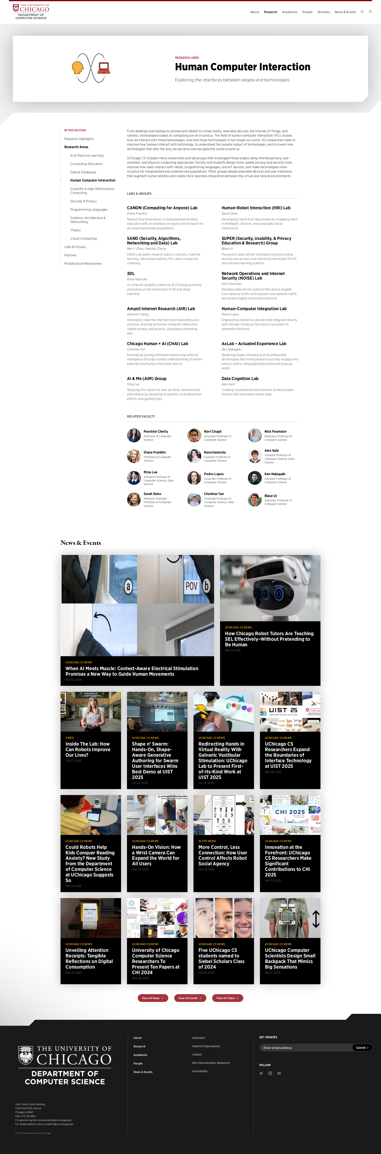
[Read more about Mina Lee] (152, 478)
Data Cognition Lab (240, 378)
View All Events (188, 998)
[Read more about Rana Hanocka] (212, 456)
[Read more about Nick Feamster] (273, 435)
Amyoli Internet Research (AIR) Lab (161, 308)
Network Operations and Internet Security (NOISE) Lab (253, 276)
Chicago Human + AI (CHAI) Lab (157, 343)
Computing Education (86, 164)
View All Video (225, 998)
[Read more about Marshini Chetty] (152, 435)
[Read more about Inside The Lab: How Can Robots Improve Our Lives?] (91, 740)
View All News (151, 998)
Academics (289, 12)
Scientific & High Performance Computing (92, 191)
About (254, 12)
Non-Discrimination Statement (211, 1062)
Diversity (324, 12)
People (307, 12)
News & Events (345, 12)
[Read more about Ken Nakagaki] (273, 478)
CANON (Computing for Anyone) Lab (162, 207)
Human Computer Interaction (92, 180)
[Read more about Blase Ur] (273, 499)
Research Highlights (79, 139)
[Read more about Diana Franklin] (152, 456)
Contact (197, 1054)
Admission (198, 1037)
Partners (70, 255)
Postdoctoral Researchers (83, 263)
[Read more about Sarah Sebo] (152, 499)
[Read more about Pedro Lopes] (212, 478)
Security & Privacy (83, 201)
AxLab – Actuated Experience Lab (254, 343)
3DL (131, 273)
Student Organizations (206, 1046)
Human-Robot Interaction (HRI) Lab (256, 207)
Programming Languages (89, 209)
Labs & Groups (75, 247)
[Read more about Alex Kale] (273, 456)
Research (270, 12)
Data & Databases (83, 172)
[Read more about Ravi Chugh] (212, 435)
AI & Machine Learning (86, 155)
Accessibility (200, 1071)
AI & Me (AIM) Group (146, 378)
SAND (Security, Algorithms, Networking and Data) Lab (154, 241)
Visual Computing (83, 238)
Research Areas (76, 147)
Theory (75, 230)
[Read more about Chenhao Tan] (212, 499)
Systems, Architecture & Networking (88, 220)
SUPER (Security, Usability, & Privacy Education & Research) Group (257, 241)
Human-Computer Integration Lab (254, 308)
